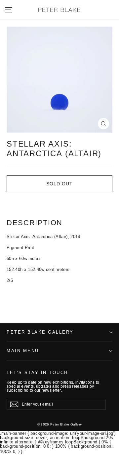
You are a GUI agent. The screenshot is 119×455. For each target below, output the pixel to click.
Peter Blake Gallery (40, 332)
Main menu (23, 351)
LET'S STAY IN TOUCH (37, 372)
